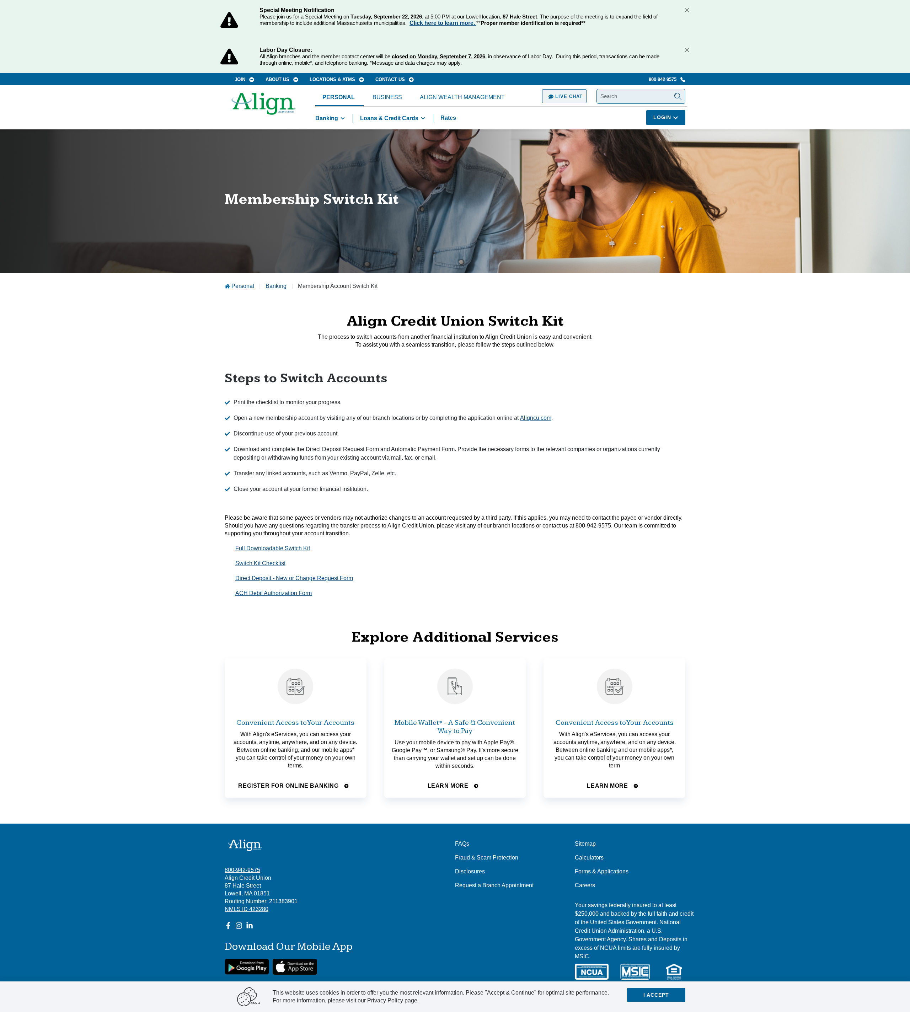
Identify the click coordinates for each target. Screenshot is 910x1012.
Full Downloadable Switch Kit (272, 548)
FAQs (462, 844)
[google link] (247, 967)
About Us (278, 79)
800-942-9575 (663, 79)
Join (241, 79)
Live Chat (568, 96)
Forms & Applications (601, 871)
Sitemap (585, 844)
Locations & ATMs (333, 79)
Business (387, 97)
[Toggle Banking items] (342, 118)
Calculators (589, 858)
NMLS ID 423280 (246, 909)
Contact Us (390, 79)
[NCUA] (592, 972)
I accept (656, 995)
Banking (326, 118)
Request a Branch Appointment (494, 885)
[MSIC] (634, 972)
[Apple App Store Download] (295, 967)
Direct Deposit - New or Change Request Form (294, 578)
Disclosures (470, 871)
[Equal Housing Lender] (674, 972)
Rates (448, 118)
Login (663, 117)
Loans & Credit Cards (389, 118)
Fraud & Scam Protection (486, 858)
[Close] (687, 10)
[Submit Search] (677, 96)
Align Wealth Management (462, 97)
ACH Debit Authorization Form (273, 593)
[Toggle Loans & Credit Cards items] (423, 118)
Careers (585, 885)
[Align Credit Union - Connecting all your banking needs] (245, 845)
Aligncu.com (535, 418)
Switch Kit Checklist (260, 563)
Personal (338, 97)
